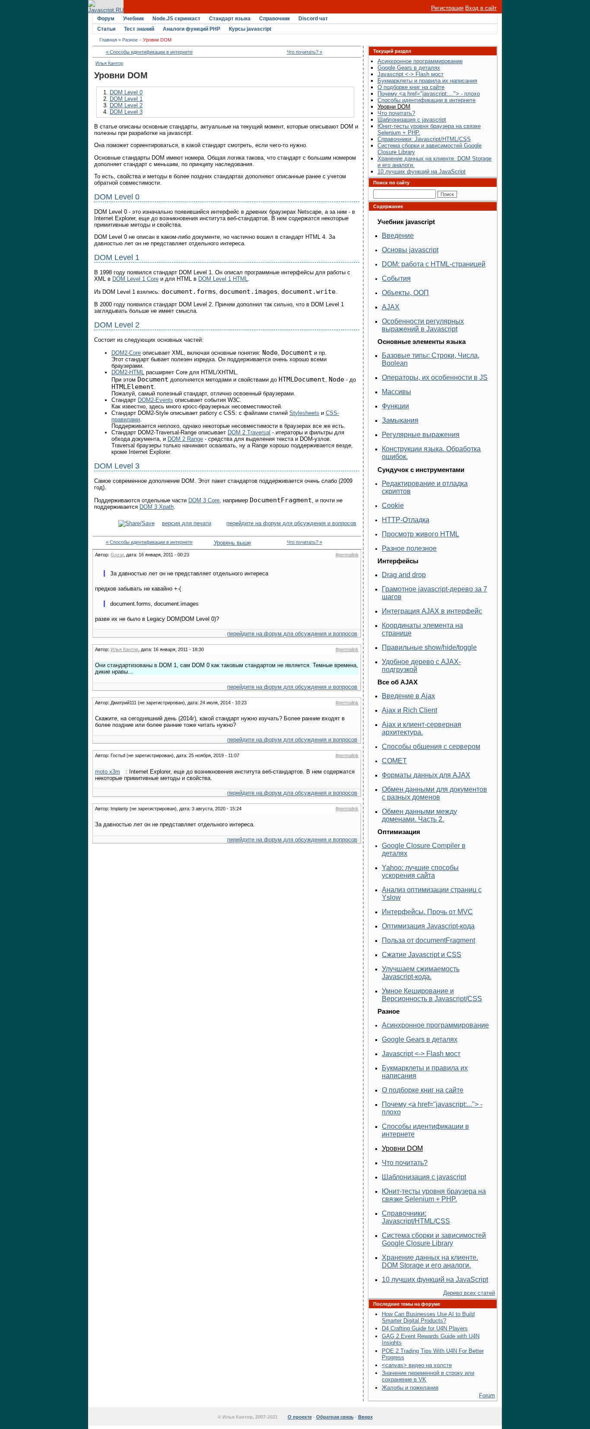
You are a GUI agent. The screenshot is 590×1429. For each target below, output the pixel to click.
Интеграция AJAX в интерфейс (432, 611)
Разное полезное (409, 548)
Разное (130, 39)
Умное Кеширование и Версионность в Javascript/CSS (432, 994)
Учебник (133, 19)
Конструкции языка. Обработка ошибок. (431, 452)
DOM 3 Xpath (157, 507)
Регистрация (447, 8)
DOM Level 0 (126, 92)
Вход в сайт (481, 8)
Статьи (106, 29)
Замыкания (400, 420)
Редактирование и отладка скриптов (425, 487)
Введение (398, 235)
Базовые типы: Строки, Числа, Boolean (430, 359)
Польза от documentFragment (428, 940)
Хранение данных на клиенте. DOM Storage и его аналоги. (430, 1261)
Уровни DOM (393, 106)
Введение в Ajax (408, 696)
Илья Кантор (109, 63)
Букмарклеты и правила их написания (427, 80)
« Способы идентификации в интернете (149, 52)
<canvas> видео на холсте (417, 1365)
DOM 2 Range (185, 439)
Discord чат (313, 19)
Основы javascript (410, 250)
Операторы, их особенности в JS (435, 377)
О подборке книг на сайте (410, 87)
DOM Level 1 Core (135, 279)
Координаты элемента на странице (422, 629)
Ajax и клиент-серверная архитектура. (421, 728)
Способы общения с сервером (431, 746)
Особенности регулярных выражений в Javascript (423, 325)
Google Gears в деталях (408, 67)
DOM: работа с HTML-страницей (433, 264)
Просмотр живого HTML (420, 534)
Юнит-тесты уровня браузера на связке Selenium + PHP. (434, 1195)
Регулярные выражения (421, 434)
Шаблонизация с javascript (411, 119)
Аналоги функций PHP (191, 29)
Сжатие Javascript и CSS (421, 954)
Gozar (117, 554)
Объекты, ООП (405, 292)
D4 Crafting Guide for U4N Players (425, 1328)
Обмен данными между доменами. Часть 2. (419, 815)
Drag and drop (404, 574)
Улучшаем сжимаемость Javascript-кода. (421, 972)
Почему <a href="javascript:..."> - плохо (428, 93)
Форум (105, 19)
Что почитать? (396, 113)
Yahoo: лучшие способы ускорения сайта (420, 871)
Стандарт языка (230, 19)
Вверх (365, 1416)
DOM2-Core (126, 353)
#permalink (347, 554)
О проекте (300, 1416)
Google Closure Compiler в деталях (424, 849)
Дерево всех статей (469, 1293)
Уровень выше (227, 542)
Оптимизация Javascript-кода (428, 926)
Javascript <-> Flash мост (410, 74)
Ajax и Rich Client (409, 710)
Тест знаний (139, 29)
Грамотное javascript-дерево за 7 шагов (434, 593)
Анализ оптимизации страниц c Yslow (432, 893)
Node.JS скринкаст (176, 19)
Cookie (393, 505)
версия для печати (186, 523)
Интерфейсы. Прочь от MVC (427, 911)
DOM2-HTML (127, 372)
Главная (108, 39)
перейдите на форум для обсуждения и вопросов (291, 523)
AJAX (391, 307)
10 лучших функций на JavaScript (421, 171)
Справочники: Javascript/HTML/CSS (424, 139)
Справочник (274, 19)
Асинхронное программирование (420, 61)
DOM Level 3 (126, 112)
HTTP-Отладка (405, 519)
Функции (395, 406)
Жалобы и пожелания (410, 1387)
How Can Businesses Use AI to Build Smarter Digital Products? (428, 1317)
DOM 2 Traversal (249, 432)
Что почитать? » (304, 52)
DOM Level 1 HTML (223, 279)
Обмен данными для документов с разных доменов (434, 793)
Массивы (396, 391)
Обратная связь (335, 1416)
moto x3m (107, 771)
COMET (394, 760)
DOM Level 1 (126, 99)
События (396, 278)
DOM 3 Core (203, 500)
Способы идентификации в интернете (426, 100)
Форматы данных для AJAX (426, 775)
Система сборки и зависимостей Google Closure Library (434, 1239)
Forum (487, 1395)
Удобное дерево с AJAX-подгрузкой (421, 665)
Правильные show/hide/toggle (429, 647)
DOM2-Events (155, 400)
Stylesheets (304, 413)
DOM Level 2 (126, 105)
